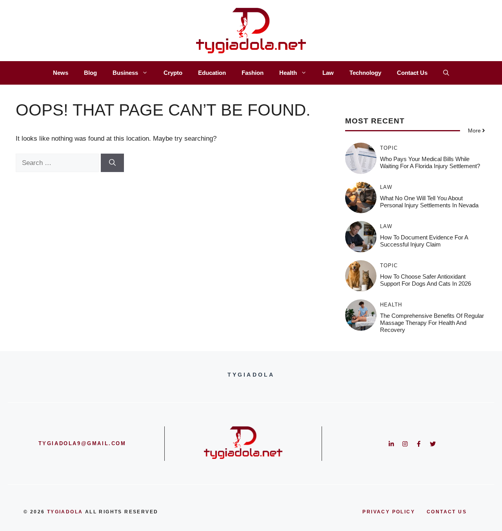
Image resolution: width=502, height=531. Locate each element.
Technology (365, 72)
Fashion (253, 72)
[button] (446, 73)
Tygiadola (65, 512)
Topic (389, 147)
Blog (90, 72)
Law (328, 72)
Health (288, 72)
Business (125, 72)
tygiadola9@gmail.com (82, 443)
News (60, 72)
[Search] (112, 163)
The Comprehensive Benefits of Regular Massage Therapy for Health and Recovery (432, 322)
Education (212, 72)
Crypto (173, 72)
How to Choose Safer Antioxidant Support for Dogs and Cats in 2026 (425, 280)
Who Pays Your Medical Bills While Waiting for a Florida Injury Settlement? (430, 162)
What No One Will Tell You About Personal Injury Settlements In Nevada (429, 201)
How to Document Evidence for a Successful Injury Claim (424, 241)
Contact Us (412, 72)
